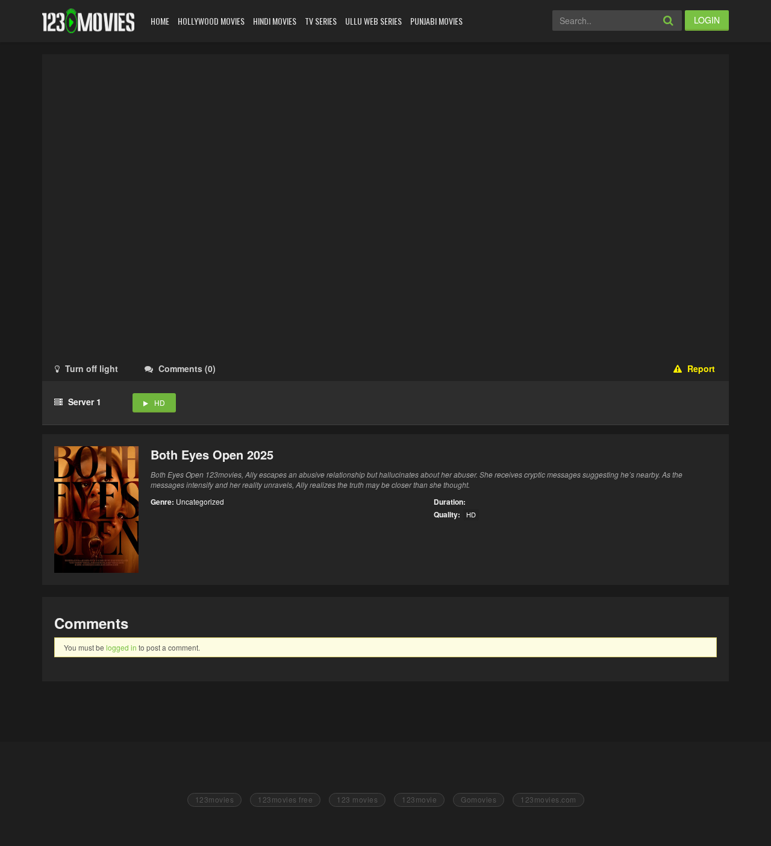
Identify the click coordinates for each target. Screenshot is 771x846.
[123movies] (88, 20)
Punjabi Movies (436, 20)
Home (160, 20)
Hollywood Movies (211, 20)
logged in (121, 647)
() (187, 368)
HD (159, 402)
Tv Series (321, 20)
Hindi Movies (274, 20)
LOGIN (707, 20)
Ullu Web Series (373, 20)
